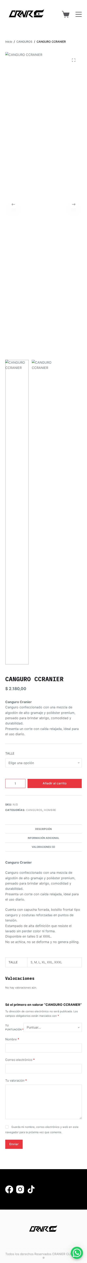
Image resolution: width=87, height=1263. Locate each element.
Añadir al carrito (55, 783)
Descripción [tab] (43, 828)
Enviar (14, 1144)
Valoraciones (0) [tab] (43, 846)
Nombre (12, 1039)
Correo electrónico (20, 1060)
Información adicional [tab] (43, 837)
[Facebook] (9, 1189)
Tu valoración (16, 1080)
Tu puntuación (14, 1027)
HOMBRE (50, 810)
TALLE (9, 753)
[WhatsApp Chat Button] (77, 1253)
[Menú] (78, 14)
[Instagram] (20, 1189)
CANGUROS (34, 810)
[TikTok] (31, 1189)
